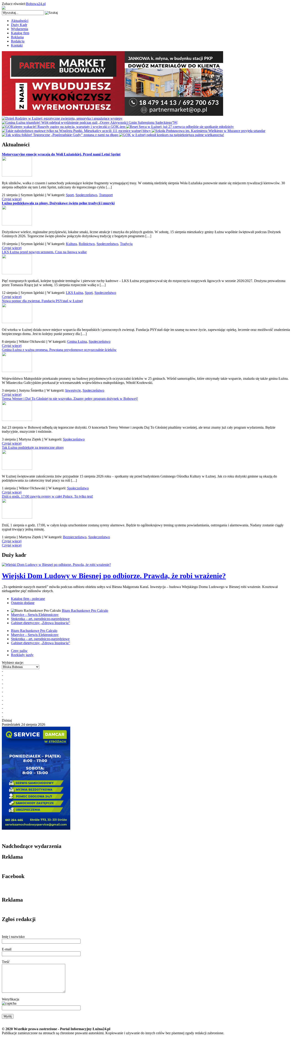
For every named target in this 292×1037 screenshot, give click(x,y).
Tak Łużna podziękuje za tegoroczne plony (33, 447)
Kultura (71, 244)
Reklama (17, 37)
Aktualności (19, 21)
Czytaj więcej (11, 199)
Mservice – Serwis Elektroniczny (35, 615)
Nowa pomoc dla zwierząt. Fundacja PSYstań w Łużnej (42, 301)
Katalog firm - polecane (28, 599)
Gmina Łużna (77, 341)
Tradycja (126, 244)
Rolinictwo (87, 244)
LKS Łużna (74, 293)
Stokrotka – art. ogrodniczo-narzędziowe (40, 619)
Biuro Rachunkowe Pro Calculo (85, 610)
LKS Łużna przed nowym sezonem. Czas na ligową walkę (44, 252)
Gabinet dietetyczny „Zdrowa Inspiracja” (40, 623)
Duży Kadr (19, 25)
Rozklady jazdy (22, 655)
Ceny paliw (19, 651)
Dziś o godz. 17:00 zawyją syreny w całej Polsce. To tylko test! (47, 496)
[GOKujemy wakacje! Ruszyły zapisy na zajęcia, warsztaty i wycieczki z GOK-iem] (64, 127)
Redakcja (17, 41)
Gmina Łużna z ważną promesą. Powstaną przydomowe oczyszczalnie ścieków (59, 350)
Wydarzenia (19, 29)
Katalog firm (20, 33)
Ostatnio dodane (22, 603)
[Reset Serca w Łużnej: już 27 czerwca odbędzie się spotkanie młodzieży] (180, 127)
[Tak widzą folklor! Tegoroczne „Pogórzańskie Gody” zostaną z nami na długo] (60, 135)
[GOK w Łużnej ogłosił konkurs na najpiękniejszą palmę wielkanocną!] (171, 135)
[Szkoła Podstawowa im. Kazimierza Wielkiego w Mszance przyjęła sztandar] (208, 131)
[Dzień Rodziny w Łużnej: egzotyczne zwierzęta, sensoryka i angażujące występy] (62, 118)
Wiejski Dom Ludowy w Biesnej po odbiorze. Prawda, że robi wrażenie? (114, 576)
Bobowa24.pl (36, 4)
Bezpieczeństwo (74, 537)
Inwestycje (73, 390)
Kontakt (17, 45)
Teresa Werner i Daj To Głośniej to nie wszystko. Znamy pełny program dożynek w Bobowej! (70, 399)
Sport (70, 195)
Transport (106, 195)
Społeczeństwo (86, 195)
